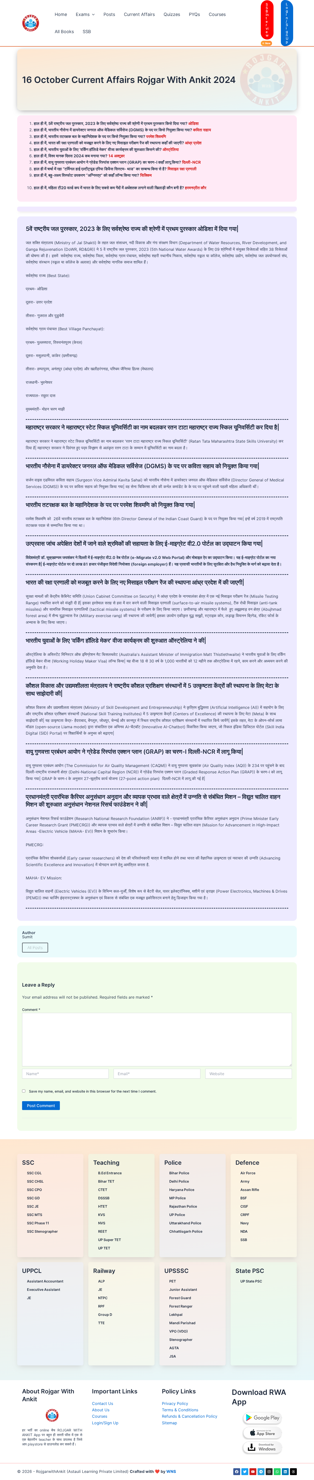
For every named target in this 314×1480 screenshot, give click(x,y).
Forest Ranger (181, 1306)
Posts (109, 14)
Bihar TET (106, 1181)
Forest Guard (180, 1298)
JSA (172, 1356)
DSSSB (103, 1198)
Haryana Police (181, 1190)
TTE (101, 1323)
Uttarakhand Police (185, 1223)
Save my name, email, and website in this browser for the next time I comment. (93, 1091)
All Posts (35, 947)
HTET (102, 1206)
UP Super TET (109, 1240)
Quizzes (172, 14)
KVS (101, 1215)
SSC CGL (34, 1173)
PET (172, 1281)
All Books (64, 31)
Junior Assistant (183, 1289)
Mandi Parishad (182, 1323)
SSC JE (33, 1206)
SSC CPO (34, 1190)
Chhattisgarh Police (185, 1231)
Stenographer (181, 1339)
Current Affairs (139, 14)
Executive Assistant (43, 1289)
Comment (31, 1009)
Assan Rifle (249, 1190)
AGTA (174, 1348)
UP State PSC (251, 1281)
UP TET (104, 1248)
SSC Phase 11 (38, 1223)
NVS (101, 1223)
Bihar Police (179, 1173)
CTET (102, 1190)
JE (29, 1298)
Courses (217, 14)
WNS (171, 1471)
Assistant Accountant (45, 1281)
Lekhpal (176, 1314)
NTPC (102, 1298)
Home (61, 14)
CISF (244, 1206)
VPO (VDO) (178, 1331)
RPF (101, 1306)
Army (244, 1181)
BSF (243, 1198)
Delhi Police (179, 1181)
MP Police (177, 1198)
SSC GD (33, 1198)
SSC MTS (34, 1215)
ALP (101, 1281)
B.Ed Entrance (110, 1173)
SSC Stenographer (42, 1231)
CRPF (244, 1215)
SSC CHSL (35, 1181)
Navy (244, 1223)
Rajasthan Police (183, 1206)
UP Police (177, 1215)
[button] (92, 14)
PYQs (194, 14)
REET (102, 1231)
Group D (105, 1314)
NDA (244, 1231)
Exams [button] (83, 14)
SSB (87, 31)
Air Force (247, 1173)
